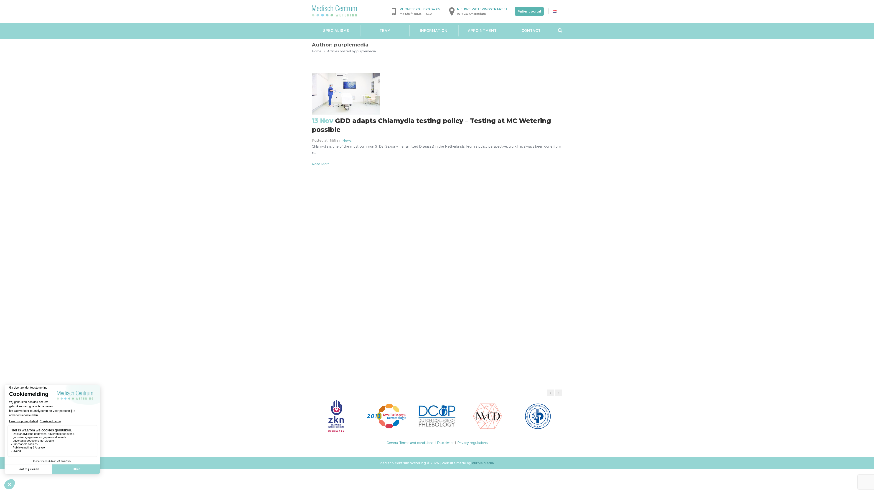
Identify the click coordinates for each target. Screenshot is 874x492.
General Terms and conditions (409, 443)
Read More (321, 164)
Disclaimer (445, 443)
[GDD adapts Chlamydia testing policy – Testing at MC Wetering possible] (346, 113)
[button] (558, 393)
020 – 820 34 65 (426, 9)
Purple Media (483, 463)
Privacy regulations (472, 443)
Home (316, 51)
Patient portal (529, 11)
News (346, 140)
